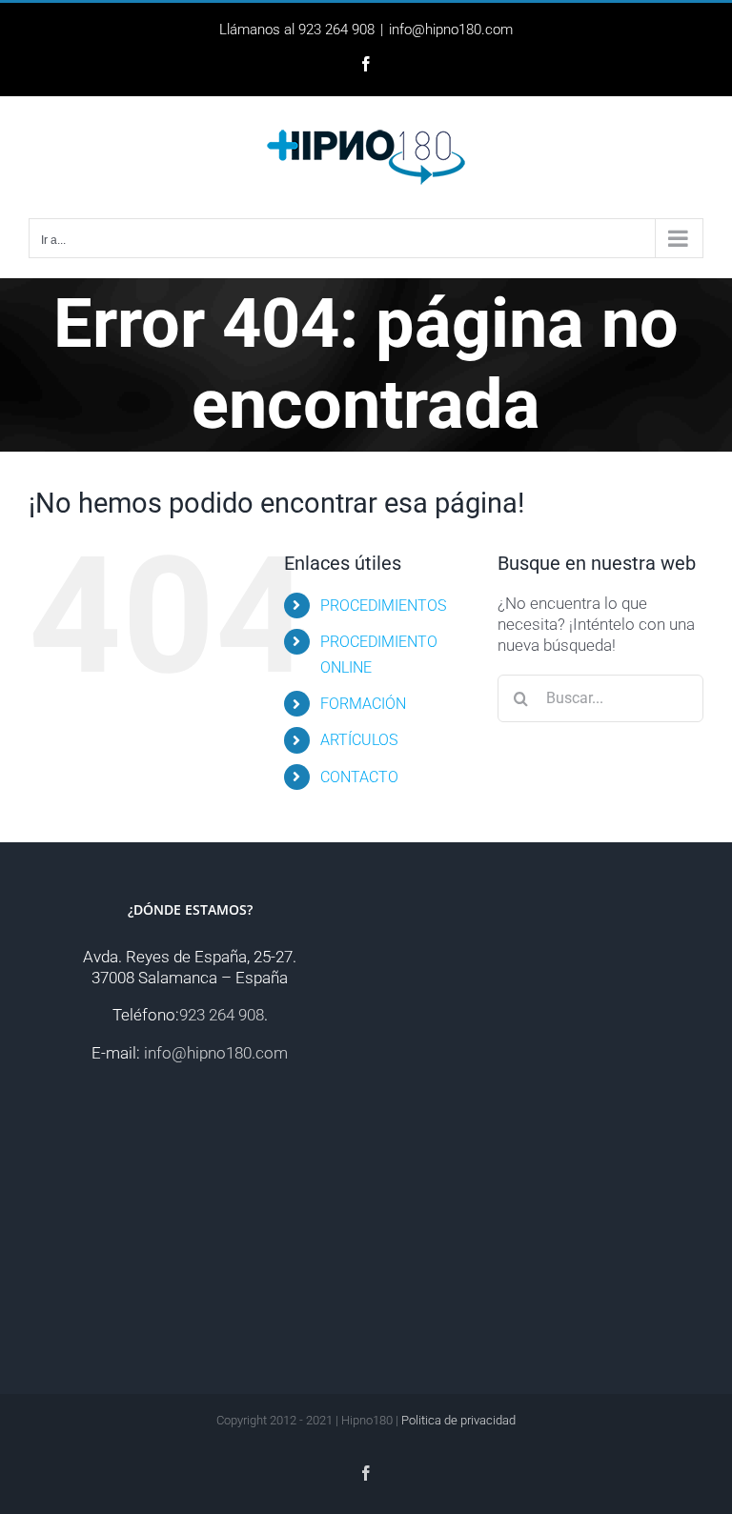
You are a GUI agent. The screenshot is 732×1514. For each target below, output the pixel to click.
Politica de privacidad (458, 1420)
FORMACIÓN (363, 704)
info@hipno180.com (451, 29)
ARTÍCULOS (358, 740)
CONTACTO (359, 777)
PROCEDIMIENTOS (383, 605)
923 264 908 (221, 1014)
